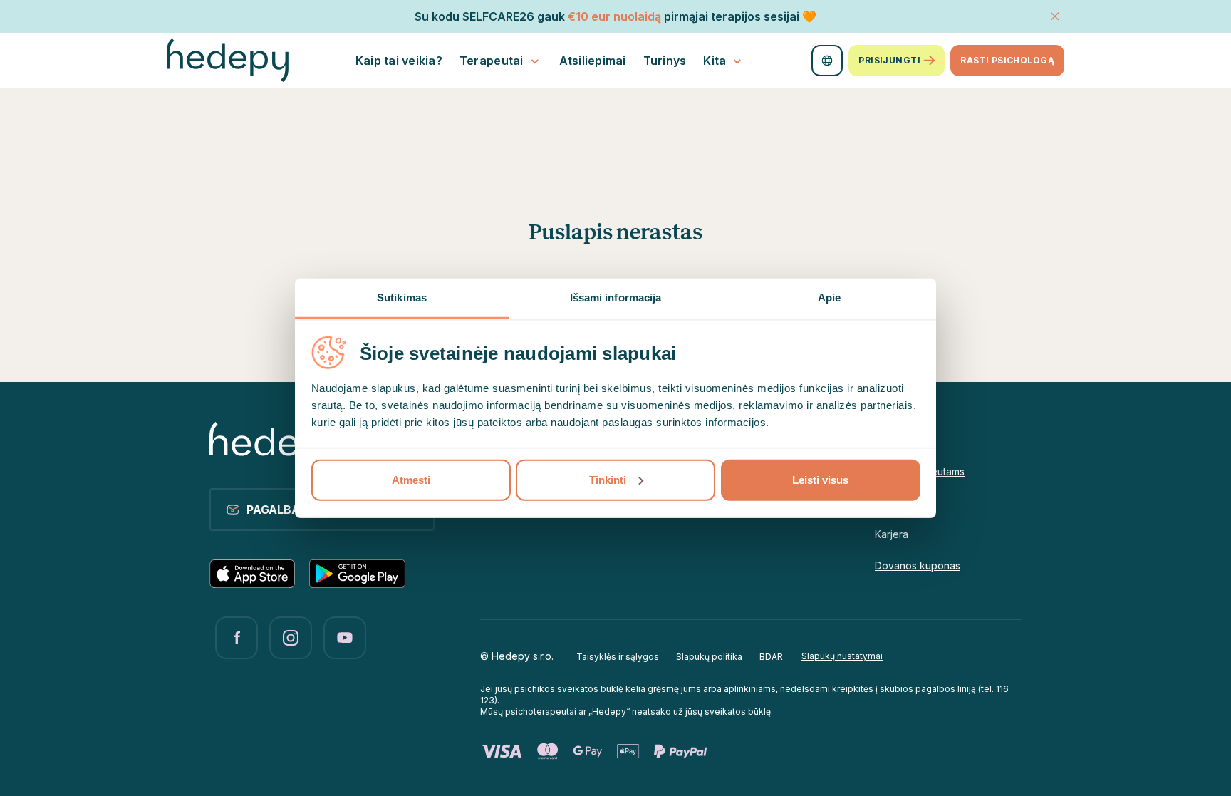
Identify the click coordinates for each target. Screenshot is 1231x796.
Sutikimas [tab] (402, 297)
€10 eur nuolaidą (614, 16)
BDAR (771, 656)
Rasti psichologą (1007, 60)
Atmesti (411, 479)
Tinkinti (607, 479)
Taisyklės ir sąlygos (617, 656)
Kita (714, 60)
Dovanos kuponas (917, 565)
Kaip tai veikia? (398, 60)
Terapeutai (491, 60)
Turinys (665, 60)
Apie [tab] (829, 297)
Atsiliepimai (592, 60)
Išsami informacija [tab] (616, 297)
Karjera (891, 534)
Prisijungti (889, 60)
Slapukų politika (709, 656)
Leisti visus (820, 479)
